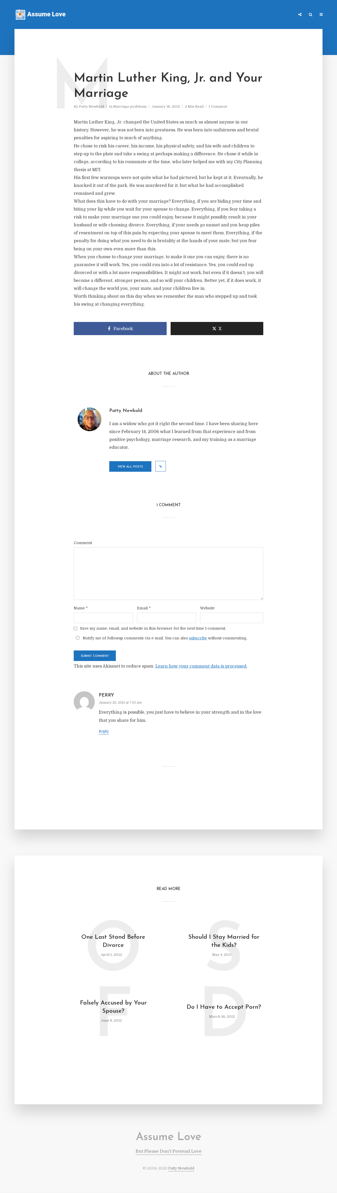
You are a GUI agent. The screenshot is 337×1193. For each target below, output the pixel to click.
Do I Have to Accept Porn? (224, 1007)
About (285, 14)
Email (144, 608)
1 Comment (218, 106)
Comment (83, 543)
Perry (106, 695)
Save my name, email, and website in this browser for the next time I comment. (153, 628)
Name (81, 608)
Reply (104, 731)
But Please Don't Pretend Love (169, 1151)
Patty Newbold (91, 106)
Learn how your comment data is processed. (201, 666)
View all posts (130, 466)
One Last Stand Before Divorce (113, 941)
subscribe (198, 638)
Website (207, 608)
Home (220, 14)
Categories (241, 14)
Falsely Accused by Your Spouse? (113, 1007)
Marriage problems (130, 106)
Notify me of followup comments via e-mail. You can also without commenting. (164, 638)
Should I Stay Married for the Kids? (223, 941)
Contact (265, 14)
